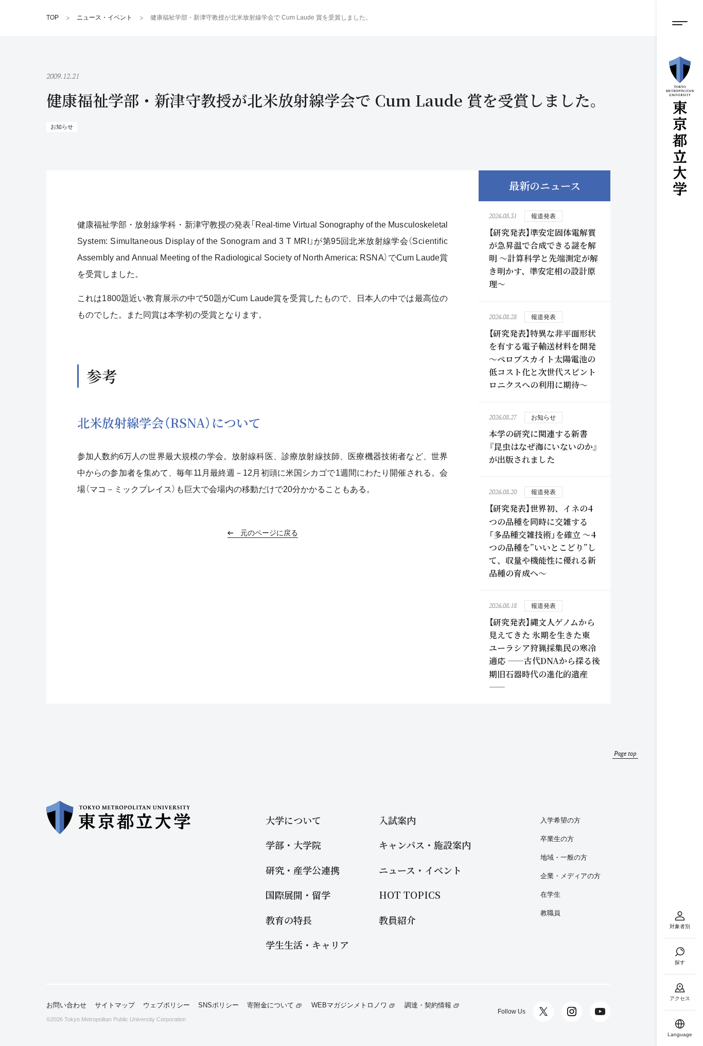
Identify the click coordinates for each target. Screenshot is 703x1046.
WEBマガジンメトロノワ (349, 1005)
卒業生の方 (557, 838)
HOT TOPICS (410, 894)
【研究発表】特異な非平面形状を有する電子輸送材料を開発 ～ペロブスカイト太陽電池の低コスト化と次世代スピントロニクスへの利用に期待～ (542, 359)
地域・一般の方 (563, 857)
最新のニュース (545, 185)
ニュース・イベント (420, 870)
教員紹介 (397, 920)
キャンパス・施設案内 (425, 845)
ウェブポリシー (166, 1005)
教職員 (550, 913)
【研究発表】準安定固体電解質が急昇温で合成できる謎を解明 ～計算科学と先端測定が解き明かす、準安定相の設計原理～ (543, 258)
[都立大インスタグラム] (571, 1011)
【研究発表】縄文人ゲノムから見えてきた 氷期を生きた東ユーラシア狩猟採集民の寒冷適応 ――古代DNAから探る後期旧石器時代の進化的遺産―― (544, 654)
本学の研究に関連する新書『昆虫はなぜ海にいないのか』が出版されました (543, 446)
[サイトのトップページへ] (680, 126)
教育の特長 (289, 920)
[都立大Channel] (600, 1011)
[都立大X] (543, 1011)
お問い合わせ (66, 1005)
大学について (293, 820)
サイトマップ (115, 1005)
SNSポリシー (218, 1005)
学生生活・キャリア (307, 944)
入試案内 (397, 820)
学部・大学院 (293, 845)
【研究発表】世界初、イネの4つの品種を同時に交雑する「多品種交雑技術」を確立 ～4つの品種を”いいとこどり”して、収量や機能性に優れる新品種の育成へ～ (542, 540)
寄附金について (270, 1005)
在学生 (550, 894)
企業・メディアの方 (570, 876)
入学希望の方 (560, 820)
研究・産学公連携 (303, 870)
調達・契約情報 (428, 1005)
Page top (625, 753)
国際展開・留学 (298, 894)
